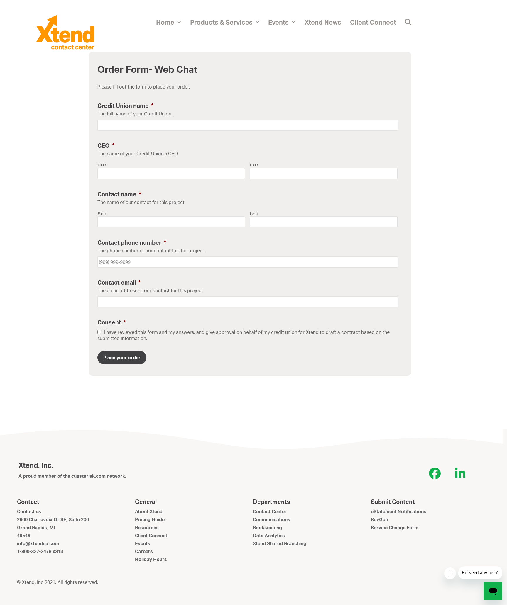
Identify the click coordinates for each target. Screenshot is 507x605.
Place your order (122, 358)
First (102, 165)
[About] (65, 31)
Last (254, 165)
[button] (408, 22)
